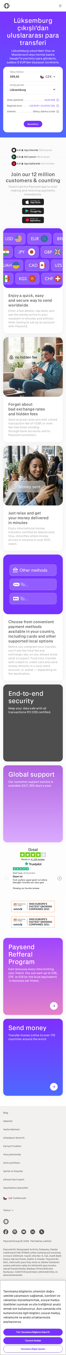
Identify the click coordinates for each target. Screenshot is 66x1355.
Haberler (7, 1121)
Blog (5, 1112)
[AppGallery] (33, 220)
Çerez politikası (11, 1162)
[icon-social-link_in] (14, 1231)
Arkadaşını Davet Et (14, 1137)
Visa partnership (12, 1154)
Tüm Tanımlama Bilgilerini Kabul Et (33, 1332)
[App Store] (33, 202)
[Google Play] (33, 211)
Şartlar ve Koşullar (13, 1171)
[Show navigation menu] (60, 6)
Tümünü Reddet (33, 1340)
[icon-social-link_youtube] (23, 1231)
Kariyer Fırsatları (12, 1146)
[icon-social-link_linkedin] (32, 1231)
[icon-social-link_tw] (41, 1231)
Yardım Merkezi (11, 1129)
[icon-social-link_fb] (5, 1231)
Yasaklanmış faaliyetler (15, 1187)
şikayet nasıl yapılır (13, 1179)
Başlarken (33, 124)
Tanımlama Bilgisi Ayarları (33, 1349)
